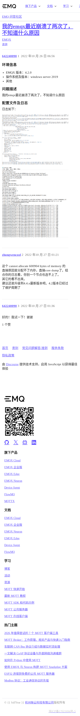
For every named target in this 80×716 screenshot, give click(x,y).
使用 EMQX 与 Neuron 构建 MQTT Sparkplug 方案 (35, 667)
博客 (7, 568)
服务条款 (57, 348)
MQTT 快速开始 (14, 589)
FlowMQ (9, 494)
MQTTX (9, 501)
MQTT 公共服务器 (16, 609)
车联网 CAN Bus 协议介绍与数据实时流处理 (32, 646)
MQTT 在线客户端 (16, 616)
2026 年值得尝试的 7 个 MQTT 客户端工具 (31, 633)
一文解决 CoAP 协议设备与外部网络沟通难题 (33, 653)
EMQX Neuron (13, 480)
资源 (7, 582)
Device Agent (12, 487)
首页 (5, 348)
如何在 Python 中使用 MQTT (22, 660)
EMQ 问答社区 (12, 16)
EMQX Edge (11, 474)
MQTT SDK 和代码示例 (19, 602)
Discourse (12, 364)
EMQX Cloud (12, 460)
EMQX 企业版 (13, 467)
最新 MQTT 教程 (15, 595)
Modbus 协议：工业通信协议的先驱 (26, 680)
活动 (7, 575)
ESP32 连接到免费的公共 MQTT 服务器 (29, 673)
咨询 (4, 44)
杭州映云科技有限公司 (39, 702)
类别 (15, 348)
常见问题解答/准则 (35, 348)
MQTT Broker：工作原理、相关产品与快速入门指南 (37, 639)
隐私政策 (8, 355)
